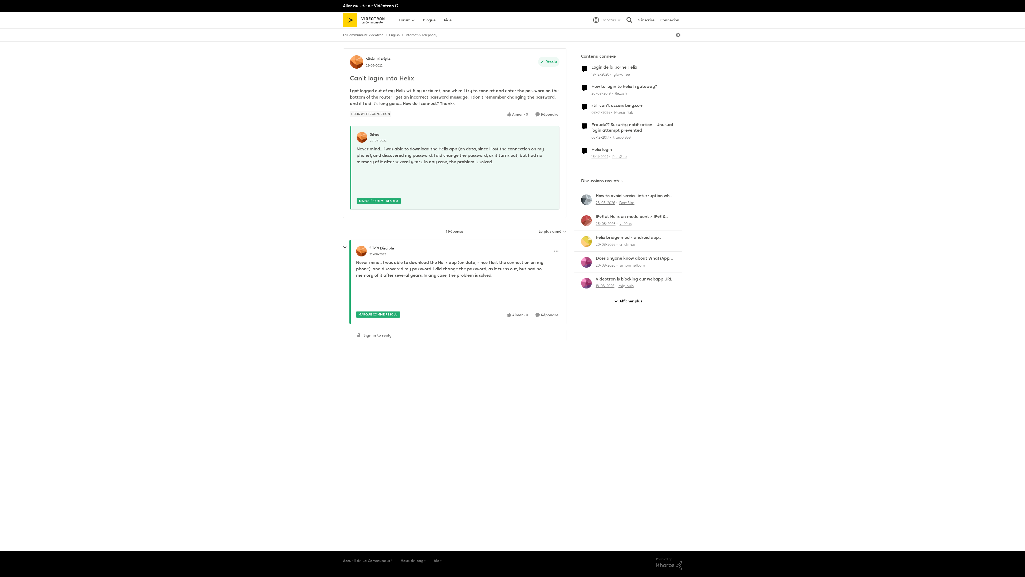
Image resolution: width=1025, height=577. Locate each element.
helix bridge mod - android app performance (627, 237)
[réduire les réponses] (345, 247)
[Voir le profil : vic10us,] (586, 220)
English (394, 35)
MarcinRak (623, 112)
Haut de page (413, 560)
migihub (626, 285)
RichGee (619, 156)
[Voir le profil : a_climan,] (586, 241)
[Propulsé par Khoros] (669, 564)
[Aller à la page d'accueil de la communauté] (365, 20)
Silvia (370, 59)
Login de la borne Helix (614, 67)
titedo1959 (622, 137)
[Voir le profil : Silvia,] (362, 137)
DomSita (626, 202)
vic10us (626, 223)
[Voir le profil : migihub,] (586, 283)
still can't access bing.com (618, 105)
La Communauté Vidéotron (363, 35)
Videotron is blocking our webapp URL (634, 279)
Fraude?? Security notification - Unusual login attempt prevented (632, 127)
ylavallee (621, 74)
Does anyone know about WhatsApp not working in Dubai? (632, 258)
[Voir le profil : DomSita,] (586, 199)
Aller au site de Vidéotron (368, 6)
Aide (438, 560)
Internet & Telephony (421, 35)
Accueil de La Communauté (368, 560)
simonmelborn (632, 265)
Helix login (602, 149)
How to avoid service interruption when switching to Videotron (635, 196)
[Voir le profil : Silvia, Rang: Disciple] (356, 62)
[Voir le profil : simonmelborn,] (586, 262)
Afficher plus (631, 301)
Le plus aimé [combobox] (552, 231)
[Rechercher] (629, 20)
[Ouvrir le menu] (678, 35)
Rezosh (621, 93)
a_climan (628, 244)
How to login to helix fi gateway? (624, 86)
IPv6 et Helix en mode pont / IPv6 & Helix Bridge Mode (631, 217)
